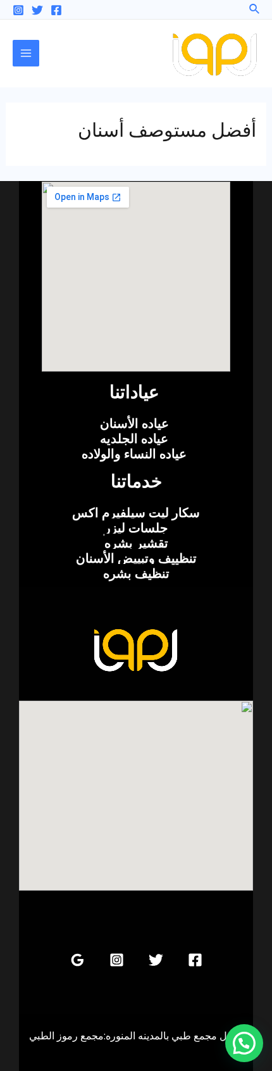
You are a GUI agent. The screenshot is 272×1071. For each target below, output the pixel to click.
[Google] (77, 960)
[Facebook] (56, 10)
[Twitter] (37, 10)
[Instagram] (18, 10)
